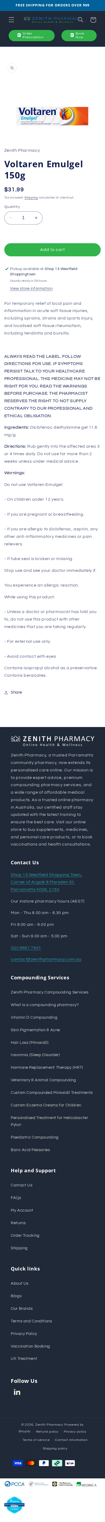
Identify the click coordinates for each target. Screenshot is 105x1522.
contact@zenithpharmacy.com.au (46, 959)
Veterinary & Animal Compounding (43, 1080)
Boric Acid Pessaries (30, 1150)
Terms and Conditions (31, 1321)
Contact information (71, 1440)
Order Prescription (33, 35)
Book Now (80, 35)
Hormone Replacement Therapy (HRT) (47, 1068)
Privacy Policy (24, 1334)
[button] (11, 20)
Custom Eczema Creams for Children (46, 1105)
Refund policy (47, 1431)
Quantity (12, 207)
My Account (22, 1210)
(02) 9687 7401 (26, 948)
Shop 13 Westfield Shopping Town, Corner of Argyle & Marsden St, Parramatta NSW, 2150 (46, 882)
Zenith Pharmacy (49, 1424)
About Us (20, 1283)
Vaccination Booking (30, 1346)
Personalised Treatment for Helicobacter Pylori (49, 1121)
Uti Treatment (24, 1359)
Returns (18, 1223)
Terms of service (36, 1440)
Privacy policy (75, 1431)
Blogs (16, 1296)
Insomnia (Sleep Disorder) (35, 1055)
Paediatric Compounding (35, 1137)
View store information (31, 289)
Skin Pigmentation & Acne (35, 1030)
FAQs (16, 1198)
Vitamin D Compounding (34, 1017)
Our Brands (22, 1309)
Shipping (31, 197)
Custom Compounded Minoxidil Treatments (52, 1093)
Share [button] (16, 692)
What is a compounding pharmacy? (45, 1005)
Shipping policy (55, 1448)
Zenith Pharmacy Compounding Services (50, 992)
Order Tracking (25, 1236)
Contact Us (21, 1185)
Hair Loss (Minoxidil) (29, 1043)
